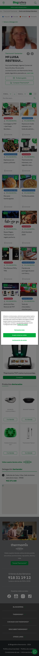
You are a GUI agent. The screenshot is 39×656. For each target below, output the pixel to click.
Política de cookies (22, 324)
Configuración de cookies (19, 340)
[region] (19, 328)
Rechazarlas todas (19, 330)
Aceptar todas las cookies (19, 335)
